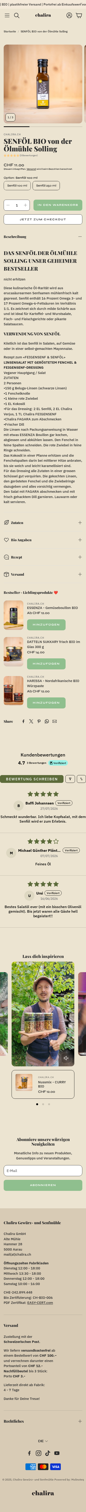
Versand (31, 169)
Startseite (10, 31)
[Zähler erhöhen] (25, 205)
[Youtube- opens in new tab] (57, 1453)
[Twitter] (31, 721)
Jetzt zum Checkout (43, 219)
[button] (7, 15)
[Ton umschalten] (66, 1058)
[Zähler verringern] (8, 205)
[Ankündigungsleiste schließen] (81, 3)
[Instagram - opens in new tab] (38, 1453)
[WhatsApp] (47, 721)
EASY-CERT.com (40, 1302)
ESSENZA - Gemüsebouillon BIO (52, 608)
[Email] (55, 721)
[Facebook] (23, 721)
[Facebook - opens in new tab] (29, 1453)
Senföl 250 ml (46, 185)
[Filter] (70, 779)
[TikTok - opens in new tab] (47, 1453)
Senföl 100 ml (17, 185)
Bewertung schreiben (32, 779)
